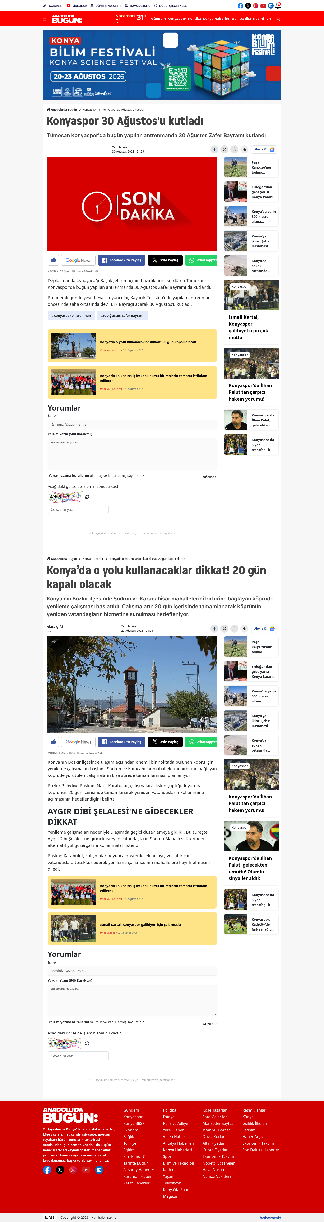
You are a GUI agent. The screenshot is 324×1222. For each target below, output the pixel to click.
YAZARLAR (56, 6)
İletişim (248, 1130)
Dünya (169, 1116)
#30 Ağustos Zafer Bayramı (122, 315)
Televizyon (172, 1183)
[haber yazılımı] (270, 1217)
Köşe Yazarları (215, 1110)
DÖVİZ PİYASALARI (108, 6)
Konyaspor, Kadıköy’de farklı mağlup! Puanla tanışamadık (263, 924)
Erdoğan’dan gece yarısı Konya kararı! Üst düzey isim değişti (264, 192)
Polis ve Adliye (175, 1123)
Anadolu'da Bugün (63, 110)
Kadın (168, 1169)
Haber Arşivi (253, 1136)
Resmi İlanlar (254, 1110)
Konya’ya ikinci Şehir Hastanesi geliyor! (261, 241)
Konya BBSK (134, 1123)
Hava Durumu (215, 1169)
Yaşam (169, 1176)
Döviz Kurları (214, 1136)
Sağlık (128, 1136)
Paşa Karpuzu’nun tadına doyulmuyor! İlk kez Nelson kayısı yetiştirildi (263, 167)
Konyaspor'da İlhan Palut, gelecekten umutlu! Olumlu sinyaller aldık (263, 420)
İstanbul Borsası (217, 1130)
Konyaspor (90, 110)
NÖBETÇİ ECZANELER (174, 6)
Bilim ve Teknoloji (178, 1163)
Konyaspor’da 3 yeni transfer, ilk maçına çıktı (263, 445)
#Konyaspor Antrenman (71, 315)
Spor (167, 1156)
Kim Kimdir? (134, 1156)
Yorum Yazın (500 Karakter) (70, 434)
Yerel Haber (173, 1130)
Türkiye (129, 1143)
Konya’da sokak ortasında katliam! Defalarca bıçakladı (259, 265)
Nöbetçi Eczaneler (219, 1163)
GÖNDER (210, 477)
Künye (248, 1116)
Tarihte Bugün (136, 1163)
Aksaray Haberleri (139, 1169)
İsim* (52, 416)
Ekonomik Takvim (218, 1156)
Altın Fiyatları (214, 1143)
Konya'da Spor (176, 1189)
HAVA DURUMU (140, 6)
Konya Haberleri (93, 559)
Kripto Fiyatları (216, 1149)
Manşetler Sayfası (218, 1123)
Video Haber (174, 1136)
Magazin (170, 1196)
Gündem (131, 1110)
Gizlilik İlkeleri (254, 1123)
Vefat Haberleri (137, 1183)
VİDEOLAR (79, 6)
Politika (169, 1110)
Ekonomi (131, 1130)
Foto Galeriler (215, 1116)
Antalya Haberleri (178, 1143)
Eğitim (129, 1149)
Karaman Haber (137, 1176)
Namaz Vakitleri (217, 1176)
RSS (51, 1217)
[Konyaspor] (251, 294)
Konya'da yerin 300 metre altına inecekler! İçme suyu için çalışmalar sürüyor (264, 216)
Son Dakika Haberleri (261, 1149)
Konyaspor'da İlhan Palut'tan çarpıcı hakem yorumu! (250, 392)
